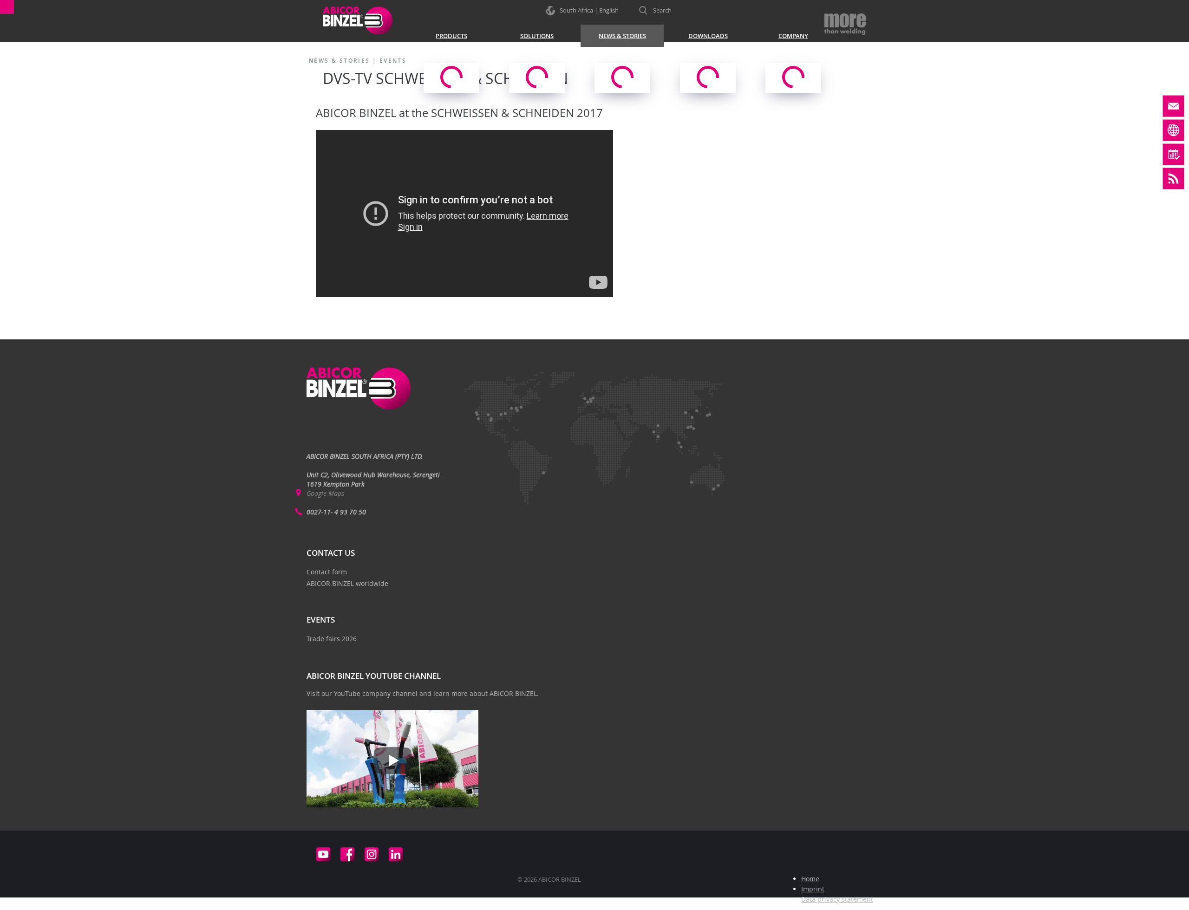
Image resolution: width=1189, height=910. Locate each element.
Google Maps (325, 493)
